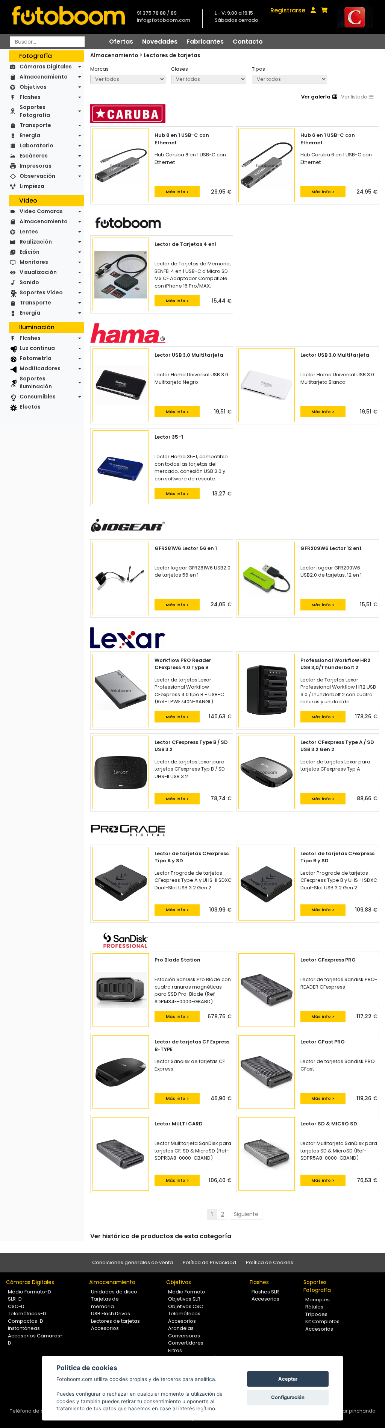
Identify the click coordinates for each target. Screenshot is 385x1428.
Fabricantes (205, 41)
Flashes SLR (265, 1291)
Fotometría (36, 358)
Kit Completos (322, 1321)
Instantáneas (24, 1328)
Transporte (35, 125)
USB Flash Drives (110, 1313)
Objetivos (33, 87)
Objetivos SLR (184, 1298)
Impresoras (36, 166)
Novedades (159, 41)
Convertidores (185, 1342)
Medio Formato (186, 1291)
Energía (30, 135)
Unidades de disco (114, 1291)
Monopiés (317, 1299)
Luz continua (37, 348)
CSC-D (16, 1306)
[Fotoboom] (68, 17)
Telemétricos (184, 1313)
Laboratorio (36, 145)
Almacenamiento (44, 76)
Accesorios (105, 1328)
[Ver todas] (127, 79)
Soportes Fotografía (35, 111)
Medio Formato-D (29, 1291)
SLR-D (15, 1298)
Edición (29, 252)
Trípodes (316, 1314)
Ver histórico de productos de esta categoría (160, 1236)
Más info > (177, 192)
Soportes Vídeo (41, 292)
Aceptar (287, 1379)
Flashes (30, 97)
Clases (179, 69)
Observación (37, 176)
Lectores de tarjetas (172, 55)
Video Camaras (41, 211)
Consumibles (38, 396)
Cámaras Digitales (46, 66)
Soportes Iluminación (36, 382)
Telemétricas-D (27, 1313)
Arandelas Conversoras (184, 1332)
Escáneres (34, 155)
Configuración (288, 1397)
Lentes (29, 231)
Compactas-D (25, 1321)
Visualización (38, 272)
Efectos (30, 406)
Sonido (29, 282)
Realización (36, 241)
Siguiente (246, 1214)
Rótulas (314, 1306)
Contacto (248, 41)
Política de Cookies (269, 1262)
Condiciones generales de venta (132, 1262)
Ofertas (121, 41)
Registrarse (287, 10)
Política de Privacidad (209, 1262)
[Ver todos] (289, 79)
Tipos (258, 69)
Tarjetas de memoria (105, 1302)
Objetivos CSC (185, 1306)
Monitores (34, 262)
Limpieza (32, 186)
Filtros (175, 1350)
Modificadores (40, 368)
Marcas (99, 69)
